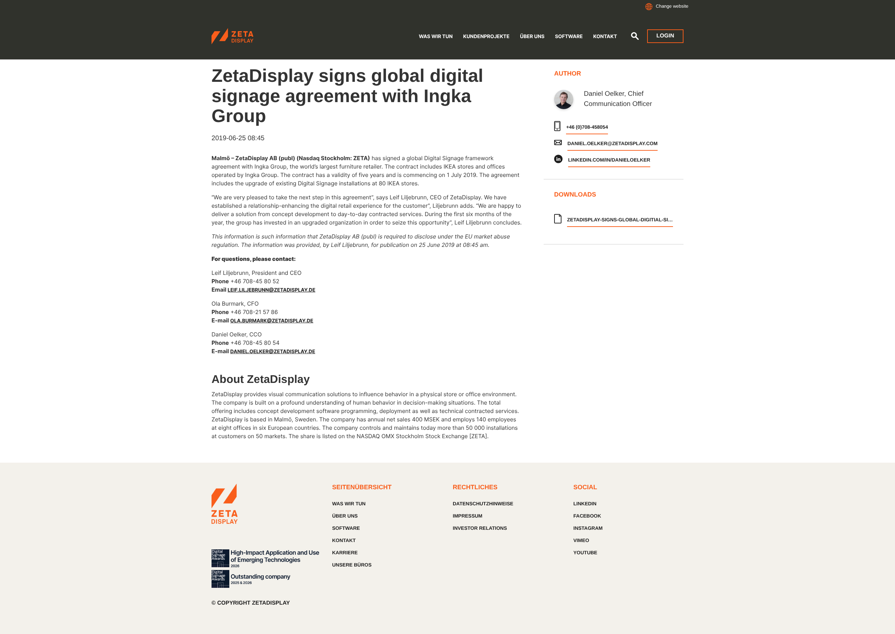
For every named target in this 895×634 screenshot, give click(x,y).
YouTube (585, 552)
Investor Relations (480, 528)
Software (346, 528)
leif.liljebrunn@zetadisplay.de (271, 290)
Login (665, 36)
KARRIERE (345, 552)
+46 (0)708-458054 (587, 127)
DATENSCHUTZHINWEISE (483, 503)
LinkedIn (584, 503)
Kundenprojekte (486, 37)
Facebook (587, 516)
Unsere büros (352, 565)
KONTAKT (344, 540)
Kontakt (605, 37)
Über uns (345, 516)
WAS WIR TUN (349, 503)
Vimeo (581, 540)
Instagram (588, 528)
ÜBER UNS (532, 37)
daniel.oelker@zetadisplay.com (612, 143)
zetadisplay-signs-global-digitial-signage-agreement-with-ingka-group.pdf (620, 219)
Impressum (467, 516)
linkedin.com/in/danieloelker (609, 160)
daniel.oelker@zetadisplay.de (272, 352)
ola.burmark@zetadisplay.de (272, 321)
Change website (672, 6)
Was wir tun (436, 37)
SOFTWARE (568, 37)
